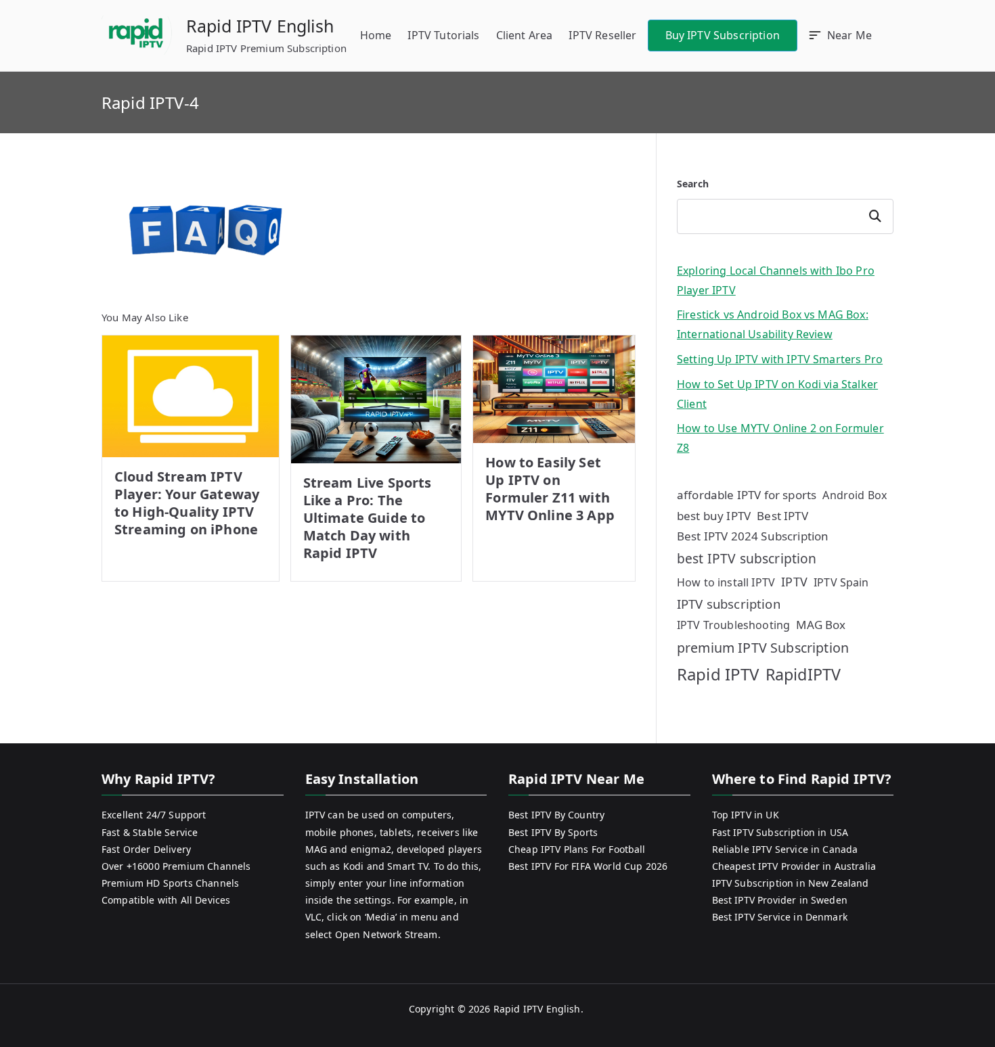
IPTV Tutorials (443, 35)
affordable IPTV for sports (746, 495)
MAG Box (820, 624)
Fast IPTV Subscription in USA (780, 832)
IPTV (794, 582)
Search (693, 183)
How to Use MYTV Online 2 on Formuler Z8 (780, 438)
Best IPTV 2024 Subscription (752, 536)
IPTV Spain (841, 582)
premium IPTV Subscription (763, 647)
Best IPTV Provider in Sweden (779, 899)
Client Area (524, 35)
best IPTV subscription (747, 558)
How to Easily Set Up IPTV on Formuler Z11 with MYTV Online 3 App (550, 488)
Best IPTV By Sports (553, 832)
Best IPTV (782, 516)
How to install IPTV (726, 582)
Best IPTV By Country (556, 814)
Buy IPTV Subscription (722, 35)
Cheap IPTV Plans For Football (577, 849)
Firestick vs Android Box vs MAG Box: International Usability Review (772, 324)
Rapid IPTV (718, 674)
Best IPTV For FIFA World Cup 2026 (587, 866)
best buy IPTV (714, 516)
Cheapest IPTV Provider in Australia (794, 866)
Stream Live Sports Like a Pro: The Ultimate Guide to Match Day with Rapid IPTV (367, 517)
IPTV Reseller (602, 35)
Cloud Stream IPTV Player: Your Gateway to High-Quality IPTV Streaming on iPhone (186, 502)
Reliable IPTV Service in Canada (785, 849)
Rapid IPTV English (260, 25)
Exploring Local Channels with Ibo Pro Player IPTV (776, 280)
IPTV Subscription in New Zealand (790, 883)
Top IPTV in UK (745, 814)
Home (376, 35)
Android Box (854, 495)
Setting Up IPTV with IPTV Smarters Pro (780, 359)
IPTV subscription (728, 603)
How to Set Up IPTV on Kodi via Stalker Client (777, 394)
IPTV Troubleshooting (733, 625)
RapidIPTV (803, 674)
